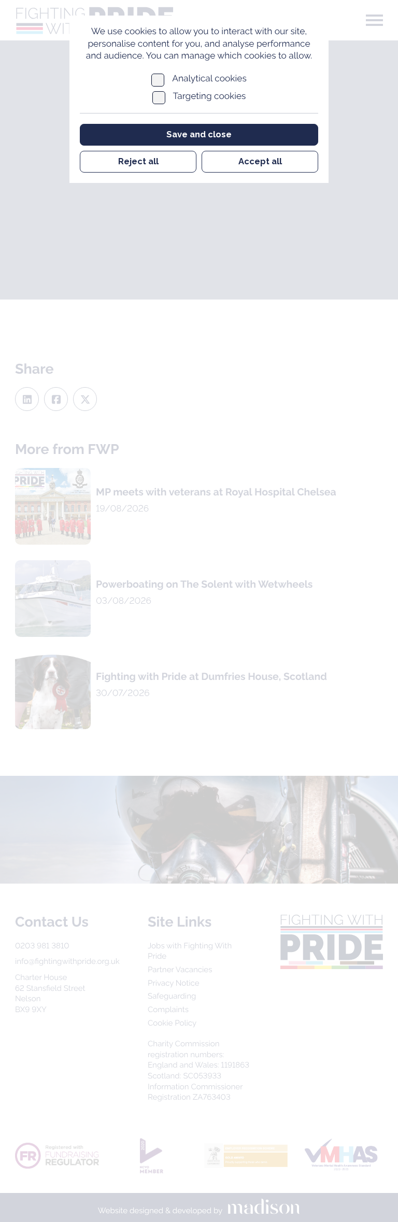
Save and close (199, 134)
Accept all (260, 161)
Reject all (138, 161)
